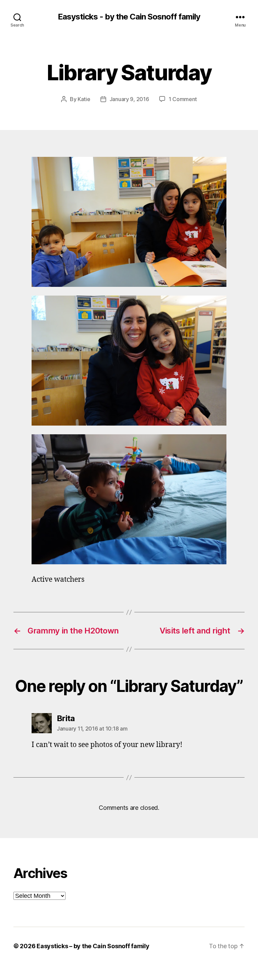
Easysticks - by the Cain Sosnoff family (129, 17)
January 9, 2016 (129, 99)
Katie (84, 99)
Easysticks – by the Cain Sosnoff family (93, 946)
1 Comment (183, 99)
